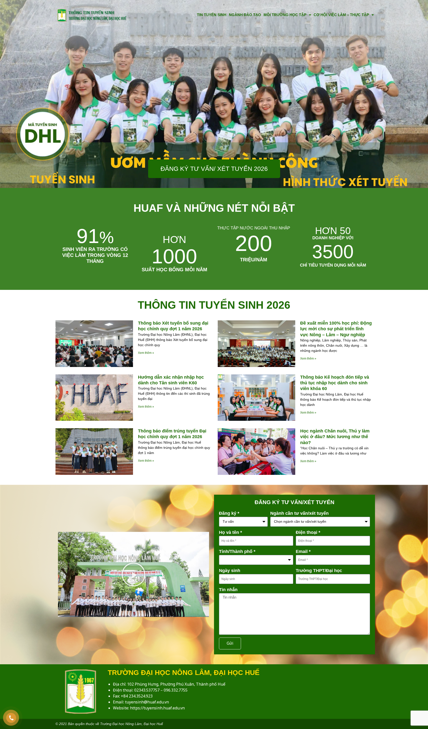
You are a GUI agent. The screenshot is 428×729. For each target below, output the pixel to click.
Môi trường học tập (285, 15)
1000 (174, 251)
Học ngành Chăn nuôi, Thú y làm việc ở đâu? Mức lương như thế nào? (335, 436)
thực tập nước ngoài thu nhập (253, 228)
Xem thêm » (146, 353)
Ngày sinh (229, 570)
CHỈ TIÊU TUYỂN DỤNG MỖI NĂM (333, 265)
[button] (133, 574)
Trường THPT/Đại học (319, 570)
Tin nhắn (228, 589)
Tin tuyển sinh (211, 15)
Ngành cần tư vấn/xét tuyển (299, 513)
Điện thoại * (308, 532)
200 (253, 243)
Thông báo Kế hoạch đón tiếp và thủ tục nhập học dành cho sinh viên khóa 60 (334, 383)
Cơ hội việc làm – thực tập (341, 15)
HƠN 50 (333, 230)
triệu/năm (253, 259)
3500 (333, 251)
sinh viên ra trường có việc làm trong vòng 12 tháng (95, 255)
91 (95, 236)
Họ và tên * (230, 532)
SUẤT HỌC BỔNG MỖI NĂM (174, 269)
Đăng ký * (229, 513)
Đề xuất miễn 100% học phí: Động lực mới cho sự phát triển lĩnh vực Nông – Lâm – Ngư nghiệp (336, 329)
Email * (303, 551)
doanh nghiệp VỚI (332, 238)
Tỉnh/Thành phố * (237, 551)
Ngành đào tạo (245, 15)
